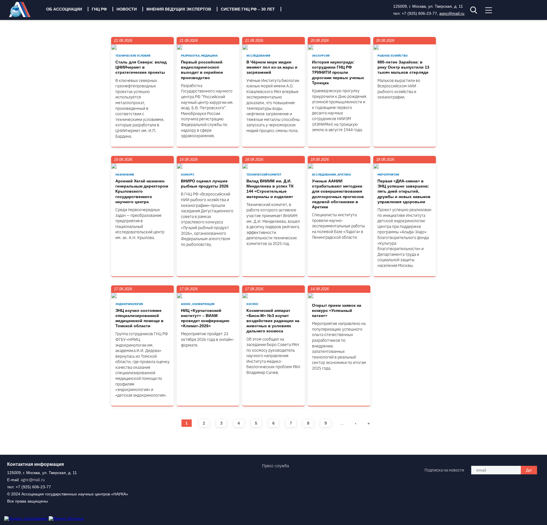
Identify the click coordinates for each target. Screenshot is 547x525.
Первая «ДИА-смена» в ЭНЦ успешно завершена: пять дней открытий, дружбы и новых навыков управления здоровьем (403, 191)
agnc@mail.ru (451, 13)
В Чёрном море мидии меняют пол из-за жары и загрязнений (271, 67)
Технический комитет (263, 174)
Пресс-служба (275, 465)
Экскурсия (321, 55)
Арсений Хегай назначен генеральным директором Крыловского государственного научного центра (141, 191)
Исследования (258, 55)
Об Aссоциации (64, 9)
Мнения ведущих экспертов (178, 9)
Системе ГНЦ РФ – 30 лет (248, 9)
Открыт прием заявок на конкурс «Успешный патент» (336, 310)
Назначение (124, 174)
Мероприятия (388, 174)
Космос (252, 304)
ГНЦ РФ (99, 9)
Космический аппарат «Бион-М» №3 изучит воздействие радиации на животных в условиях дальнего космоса (272, 320)
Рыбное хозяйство (392, 55)
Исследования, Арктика (331, 174)
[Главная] (24, 15)
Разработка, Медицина (199, 55)
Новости (127, 9)
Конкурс (188, 174)
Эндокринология (129, 304)
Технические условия (132, 55)
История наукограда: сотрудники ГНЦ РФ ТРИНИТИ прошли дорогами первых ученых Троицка (338, 72)
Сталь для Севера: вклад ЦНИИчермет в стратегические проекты (141, 67)
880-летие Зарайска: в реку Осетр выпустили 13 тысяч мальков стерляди (403, 67)
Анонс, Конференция (198, 304)
